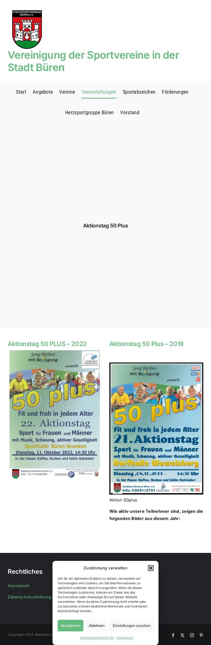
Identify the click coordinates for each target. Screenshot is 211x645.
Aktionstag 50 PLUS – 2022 (47, 344)
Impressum (125, 638)
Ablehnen (96, 625)
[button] (150, 568)
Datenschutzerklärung (97, 638)
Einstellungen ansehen (132, 625)
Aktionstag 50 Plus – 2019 (146, 344)
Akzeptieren (70, 625)
